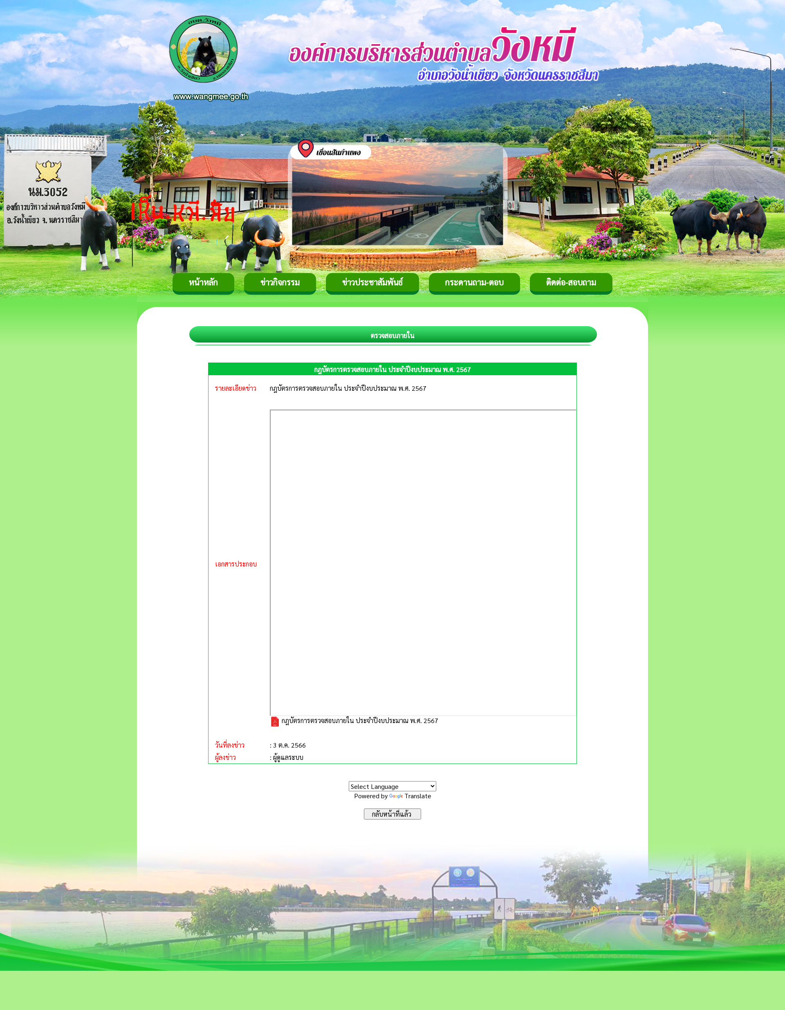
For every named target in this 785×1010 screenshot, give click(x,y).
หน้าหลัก (203, 282)
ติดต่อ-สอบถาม (571, 282)
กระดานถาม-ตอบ (474, 282)
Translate (417, 795)
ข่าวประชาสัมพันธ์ (372, 282)
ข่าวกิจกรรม (280, 282)
